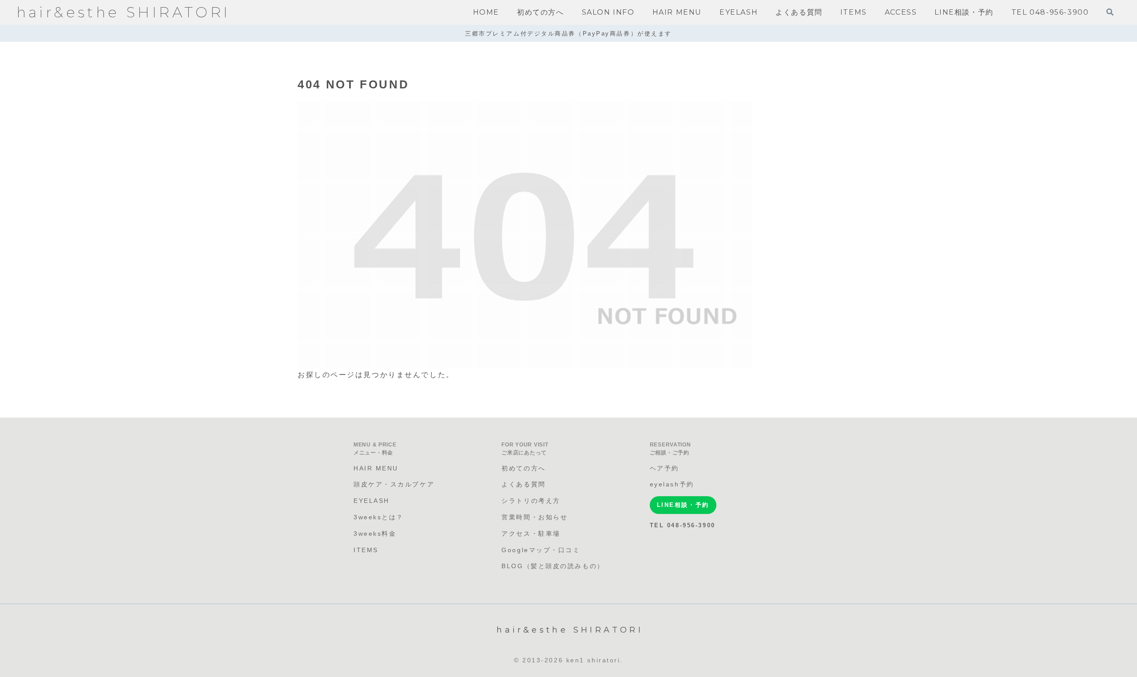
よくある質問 (523, 484)
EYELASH (372, 500)
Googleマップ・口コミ (540, 550)
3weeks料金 (375, 533)
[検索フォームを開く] (1109, 12)
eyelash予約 (672, 484)
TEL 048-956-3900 (683, 525)
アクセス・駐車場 (530, 533)
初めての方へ (523, 468)
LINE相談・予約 (683, 505)
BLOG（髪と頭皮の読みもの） (552, 565)
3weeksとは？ (379, 517)
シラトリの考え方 (530, 500)
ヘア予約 (664, 468)
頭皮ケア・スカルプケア (394, 484)
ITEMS (366, 550)
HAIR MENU (376, 468)
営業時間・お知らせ (534, 517)
